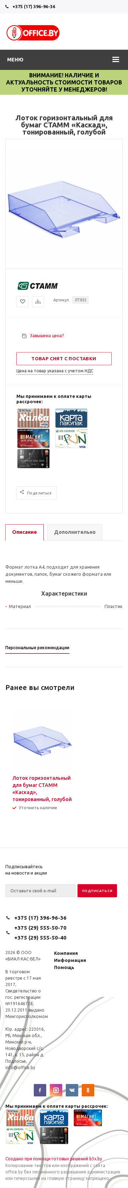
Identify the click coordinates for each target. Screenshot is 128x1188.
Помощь (64, 967)
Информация (70, 960)
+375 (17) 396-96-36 (33, 6)
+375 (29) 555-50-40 (40, 938)
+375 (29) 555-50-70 (40, 928)
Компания (66, 953)
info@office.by (20, 1067)
